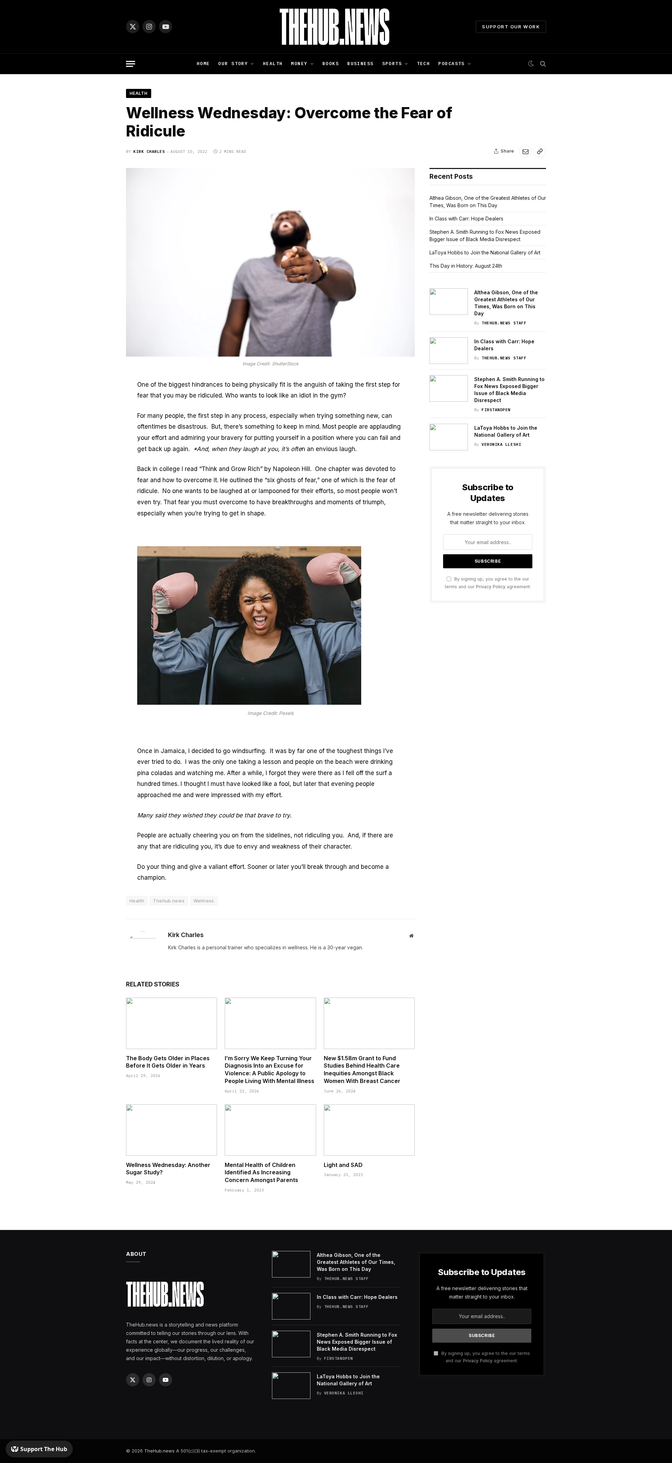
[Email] (101, 452)
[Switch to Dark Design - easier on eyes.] (531, 64)
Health (273, 63)
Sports (392, 63)
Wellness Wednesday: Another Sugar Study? (168, 1168)
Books (330, 63)
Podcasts (451, 63)
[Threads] (101, 485)
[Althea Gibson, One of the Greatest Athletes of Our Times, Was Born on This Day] (448, 301)
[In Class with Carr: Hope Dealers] (448, 350)
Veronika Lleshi (501, 444)
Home (203, 63)
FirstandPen (496, 409)
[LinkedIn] (101, 435)
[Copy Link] (539, 151)
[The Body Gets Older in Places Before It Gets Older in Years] (171, 1023)
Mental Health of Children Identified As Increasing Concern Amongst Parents (261, 1172)
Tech (423, 63)
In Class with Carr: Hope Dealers (466, 218)
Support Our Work (511, 26)
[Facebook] (101, 402)
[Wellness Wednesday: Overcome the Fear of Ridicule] (270, 262)
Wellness (204, 900)
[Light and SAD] (369, 1129)
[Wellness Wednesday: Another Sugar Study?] (171, 1129)
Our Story (233, 63)
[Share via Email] (525, 151)
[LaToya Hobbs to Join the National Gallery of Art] (448, 437)
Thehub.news (168, 900)
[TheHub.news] (336, 26)
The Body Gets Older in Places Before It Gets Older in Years (168, 1062)
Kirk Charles (149, 151)
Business (360, 63)
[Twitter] (101, 419)
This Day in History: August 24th (465, 266)
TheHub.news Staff (504, 323)
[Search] (542, 64)
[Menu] (130, 64)
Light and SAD (343, 1164)
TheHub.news (159, 1451)
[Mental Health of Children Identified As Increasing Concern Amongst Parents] (270, 1129)
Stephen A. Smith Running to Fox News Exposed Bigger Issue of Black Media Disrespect (509, 389)
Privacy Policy (490, 586)
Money (299, 63)
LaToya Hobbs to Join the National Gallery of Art (484, 252)
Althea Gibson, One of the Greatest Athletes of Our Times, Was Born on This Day (506, 302)
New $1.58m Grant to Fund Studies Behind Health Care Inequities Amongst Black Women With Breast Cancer (362, 1069)
